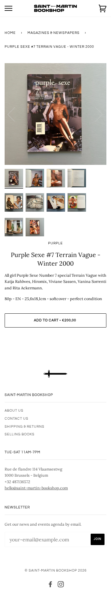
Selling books (20, 434)
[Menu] (8, 8)
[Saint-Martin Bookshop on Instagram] (61, 585)
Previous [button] (15, 114)
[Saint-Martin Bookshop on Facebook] (50, 585)
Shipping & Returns (24, 426)
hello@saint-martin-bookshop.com (36, 487)
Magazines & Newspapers (53, 33)
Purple (55, 243)
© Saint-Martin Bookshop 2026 (56, 570)
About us (14, 410)
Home (10, 33)
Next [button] (95, 114)
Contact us (16, 418)
